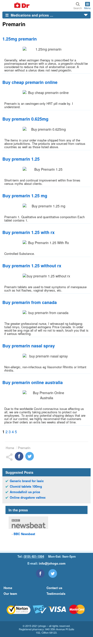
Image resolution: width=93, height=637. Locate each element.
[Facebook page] (40, 573)
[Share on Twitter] (29, 456)
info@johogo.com (52, 563)
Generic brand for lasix (27, 481)
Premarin (24, 447)
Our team (10, 593)
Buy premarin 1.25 (21, 159)
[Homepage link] (16, 5)
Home (10, 447)
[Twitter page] (52, 573)
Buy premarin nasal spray (28, 346)
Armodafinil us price (25, 492)
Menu (87, 7)
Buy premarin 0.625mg (25, 119)
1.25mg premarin (19, 39)
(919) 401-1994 (34, 556)
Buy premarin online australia (32, 382)
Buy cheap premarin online (29, 82)
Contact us (54, 587)
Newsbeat (24, 534)
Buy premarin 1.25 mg (24, 196)
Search (77, 8)
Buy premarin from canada (29, 302)
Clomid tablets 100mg (26, 486)
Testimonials (55, 593)
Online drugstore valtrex (28, 497)
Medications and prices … (31, 15)
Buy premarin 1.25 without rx (31, 266)
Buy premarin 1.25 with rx (28, 232)
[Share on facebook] (19, 456)
